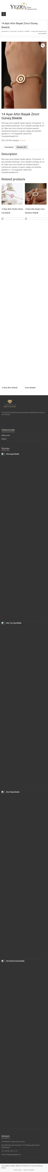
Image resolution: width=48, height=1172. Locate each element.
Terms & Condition (28, 1170)
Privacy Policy (18, 1170)
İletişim (4, 439)
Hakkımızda (5, 435)
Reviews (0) (21, 147)
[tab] (9, 147)
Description (9, 147)
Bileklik (23, 140)
